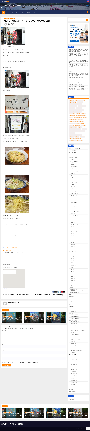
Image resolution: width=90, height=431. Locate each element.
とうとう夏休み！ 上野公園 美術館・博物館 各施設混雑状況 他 (49, 295)
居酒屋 (82, 123)
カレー (80, 104)
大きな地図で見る (5, 288)
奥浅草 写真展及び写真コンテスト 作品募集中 (76, 77)
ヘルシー (72, 208)
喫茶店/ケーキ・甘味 (74, 121)
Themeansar (23, 428)
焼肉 (71, 240)
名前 (3, 344)
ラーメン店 (9, 18)
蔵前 (71, 282)
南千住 (72, 262)
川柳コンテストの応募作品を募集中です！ (75, 82)
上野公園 (83, 113)
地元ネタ (81, 121)
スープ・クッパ (73, 182)
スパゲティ (72, 188)
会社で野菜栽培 (71, 296)
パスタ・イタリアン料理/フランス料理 (76, 109)
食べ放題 (72, 352)
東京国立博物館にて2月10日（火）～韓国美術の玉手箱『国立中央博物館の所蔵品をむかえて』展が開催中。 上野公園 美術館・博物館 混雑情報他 (79, 74)
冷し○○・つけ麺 (73, 224)
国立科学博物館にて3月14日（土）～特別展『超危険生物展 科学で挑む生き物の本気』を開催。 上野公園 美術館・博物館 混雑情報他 (78, 71)
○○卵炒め (72, 162)
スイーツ (72, 184)
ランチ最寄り (71, 251)
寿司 (71, 233)
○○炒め (72, 164)
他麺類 (72, 222)
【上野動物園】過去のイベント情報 (76, 290)
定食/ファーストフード (74, 123)
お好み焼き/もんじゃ (74, 321)
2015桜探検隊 (73, 378)
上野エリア (72, 301)
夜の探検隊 (71, 306)
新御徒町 (77, 125)
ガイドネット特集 (72, 152)
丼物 (84, 117)
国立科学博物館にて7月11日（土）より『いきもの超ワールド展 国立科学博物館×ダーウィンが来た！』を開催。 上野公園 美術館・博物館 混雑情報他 (78, 54)
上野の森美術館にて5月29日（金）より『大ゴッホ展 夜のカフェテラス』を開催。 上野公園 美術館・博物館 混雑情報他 (78, 58)
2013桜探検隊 (73, 375)
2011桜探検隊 (73, 371)
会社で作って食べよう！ (73, 294)
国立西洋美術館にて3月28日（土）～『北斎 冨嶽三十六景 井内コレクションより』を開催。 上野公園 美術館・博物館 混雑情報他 (79, 65)
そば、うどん (73, 102)
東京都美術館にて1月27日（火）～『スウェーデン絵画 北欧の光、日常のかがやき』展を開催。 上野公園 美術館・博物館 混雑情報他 (78, 80)
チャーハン (72, 191)
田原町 (72, 276)
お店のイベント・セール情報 (73, 148)
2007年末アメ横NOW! (74, 316)
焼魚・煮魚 (72, 242)
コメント (4, 330)
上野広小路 (72, 115)
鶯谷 (71, 285)
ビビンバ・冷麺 (73, 202)
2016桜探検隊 (73, 380)
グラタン (72, 177)
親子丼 (72, 246)
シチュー (72, 180)
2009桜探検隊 (73, 367)
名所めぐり (71, 299)
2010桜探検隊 (73, 369)
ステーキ (72, 186)
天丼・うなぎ (73, 231)
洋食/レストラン (73, 129)
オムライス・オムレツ (74, 168)
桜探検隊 (70, 362)
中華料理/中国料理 (78, 117)
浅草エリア (72, 311)
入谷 (71, 260)
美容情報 (70, 389)
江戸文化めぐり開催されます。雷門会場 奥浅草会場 (77, 86)
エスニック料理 (73, 166)
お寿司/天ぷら (73, 323)
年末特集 (70, 313)
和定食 (80, 119)
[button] (85, 12)
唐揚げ (72, 229)
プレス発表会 (72, 111)
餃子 (71, 249)
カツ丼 (72, 173)
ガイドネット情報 (72, 150)
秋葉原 (77, 136)
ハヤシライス (73, 195)
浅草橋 (84, 129)
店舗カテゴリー (71, 320)
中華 (71, 117)
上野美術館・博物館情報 (6, 316)
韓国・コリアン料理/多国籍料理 (75, 138)
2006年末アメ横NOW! (74, 314)
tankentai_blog (12, 23)
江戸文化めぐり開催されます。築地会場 (75, 84)
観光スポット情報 (72, 391)
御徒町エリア (73, 309)
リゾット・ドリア (73, 215)
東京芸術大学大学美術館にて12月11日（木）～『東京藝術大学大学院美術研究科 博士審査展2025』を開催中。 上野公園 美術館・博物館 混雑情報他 (78, 92)
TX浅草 (72, 100)
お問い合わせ (34, 12)
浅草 (79, 129)
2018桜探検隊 (73, 384)
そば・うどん (80, 102)
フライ (72, 206)
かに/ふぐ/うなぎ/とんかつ (80, 100)
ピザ (71, 200)
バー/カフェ (73, 328)
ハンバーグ (72, 197)
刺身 (71, 226)
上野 (11, 18)
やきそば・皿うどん (74, 211)
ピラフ (72, 204)
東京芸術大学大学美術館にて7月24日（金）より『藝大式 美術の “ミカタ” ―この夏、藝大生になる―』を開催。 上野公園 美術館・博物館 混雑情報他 (78, 50)
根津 (71, 269)
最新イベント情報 (73, 127)
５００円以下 (72, 140)
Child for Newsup (17, 428)
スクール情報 (71, 155)
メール (3, 350)
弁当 (71, 235)
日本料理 (83, 125)
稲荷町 (82, 136)
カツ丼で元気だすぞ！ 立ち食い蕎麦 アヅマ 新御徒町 (17, 294)
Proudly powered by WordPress (6, 428)
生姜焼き (72, 244)
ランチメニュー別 (72, 161)
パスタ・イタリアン (74, 193)
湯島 (71, 274)
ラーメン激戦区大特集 (7, 250)
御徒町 (72, 125)
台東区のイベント (73, 119)
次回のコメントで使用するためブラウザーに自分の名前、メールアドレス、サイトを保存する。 (21, 362)
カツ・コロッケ (73, 104)
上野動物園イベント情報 (73, 289)
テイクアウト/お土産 (72, 157)
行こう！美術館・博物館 (20, 12)
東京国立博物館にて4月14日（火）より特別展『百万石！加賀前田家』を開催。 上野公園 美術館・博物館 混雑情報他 (78, 61)
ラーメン (6, 18)
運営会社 (28, 12)
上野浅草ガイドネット (10, 12)
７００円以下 (80, 140)
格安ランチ (71, 357)
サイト (3, 356)
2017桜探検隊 (73, 382)
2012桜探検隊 (73, 373)
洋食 (79, 127)
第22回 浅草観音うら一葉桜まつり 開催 (76, 68)
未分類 (70, 356)
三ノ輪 (72, 254)
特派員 (14, 18)
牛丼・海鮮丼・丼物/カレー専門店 (76, 134)
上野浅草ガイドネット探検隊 (12, 424)
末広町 (72, 267)
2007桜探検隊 (73, 364)
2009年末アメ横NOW (74, 318)
